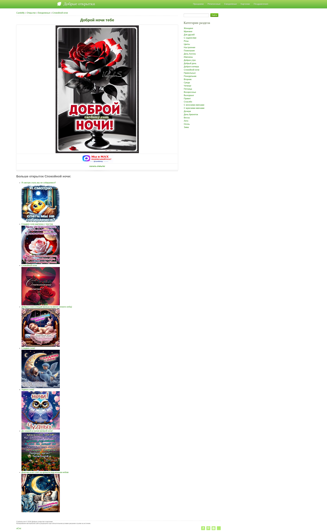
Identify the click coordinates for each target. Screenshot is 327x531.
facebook (203, 528)
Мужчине (188, 31)
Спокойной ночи (60, 13)
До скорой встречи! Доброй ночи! (37, 431)
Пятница (188, 89)
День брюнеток (191, 114)
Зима (186, 127)
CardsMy (20, 13)
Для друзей (189, 35)
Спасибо (188, 102)
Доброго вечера (191, 67)
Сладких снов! (28, 348)
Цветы (187, 44)
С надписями (190, 38)
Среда (187, 82)
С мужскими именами (194, 108)
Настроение (189, 47)
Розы (186, 41)
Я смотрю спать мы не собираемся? (38, 183)
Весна (187, 118)
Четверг (187, 86)
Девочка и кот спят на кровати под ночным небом (44, 472)
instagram (213, 528)
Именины (188, 57)
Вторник (187, 79)
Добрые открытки (79, 4)
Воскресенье (190, 92)
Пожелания (189, 51)
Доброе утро (190, 60)
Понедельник (190, 76)
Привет (187, 98)
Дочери (187, 111)
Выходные (189, 95)
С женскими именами (194, 105)
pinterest (208, 528)
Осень (187, 124)
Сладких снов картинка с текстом (37, 224)
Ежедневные (44, 13)
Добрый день (190, 63)
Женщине (188, 28)
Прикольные (190, 73)
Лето (186, 121)
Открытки (31, 13)
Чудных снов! (27, 389)
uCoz (18, 528)
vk (219, 528)
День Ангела (190, 54)
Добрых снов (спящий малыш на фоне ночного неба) (46, 307)
